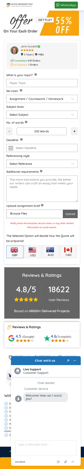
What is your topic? (21, 75)
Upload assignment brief (24, 206)
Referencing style (18, 156)
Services (13, 91)
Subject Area (15, 107)
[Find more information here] (46, 411)
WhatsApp (68, 5)
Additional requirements (24, 172)
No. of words (16, 122)
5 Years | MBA (34, 54)
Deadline (14, 140)
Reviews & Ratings (26, 327)
